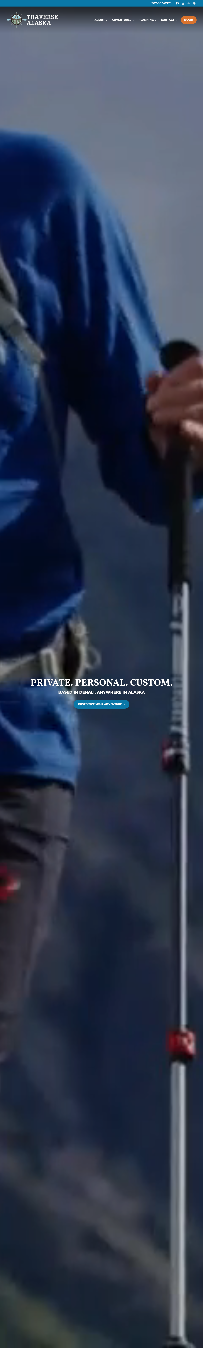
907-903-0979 (161, 3)
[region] (101, 674)
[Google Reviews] (194, 3)
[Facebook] (177, 3)
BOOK (188, 20)
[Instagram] (183, 3)
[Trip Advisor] (188, 3)
